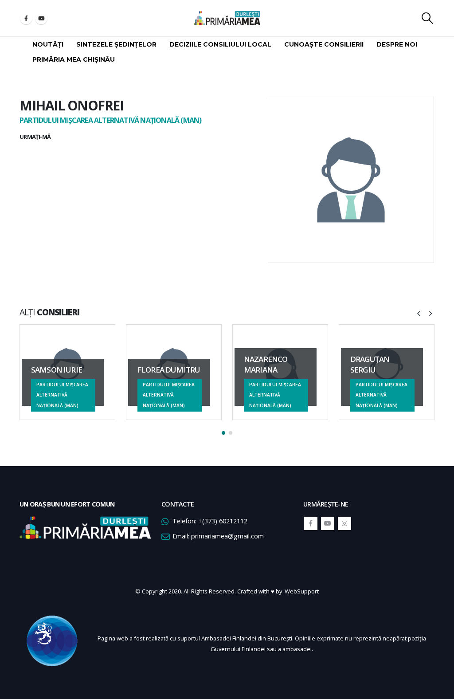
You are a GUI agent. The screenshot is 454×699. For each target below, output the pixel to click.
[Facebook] (26, 18)
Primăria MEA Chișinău (73, 59)
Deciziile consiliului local (220, 44)
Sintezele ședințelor (116, 44)
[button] (223, 433)
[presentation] (419, 312)
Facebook (310, 523)
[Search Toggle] (427, 18)
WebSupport (302, 591)
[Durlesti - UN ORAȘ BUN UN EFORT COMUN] (227, 18)
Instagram (344, 523)
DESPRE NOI (396, 44)
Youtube (327, 523)
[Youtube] (41, 18)
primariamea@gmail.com (227, 536)
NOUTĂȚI (47, 44)
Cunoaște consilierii (324, 44)
